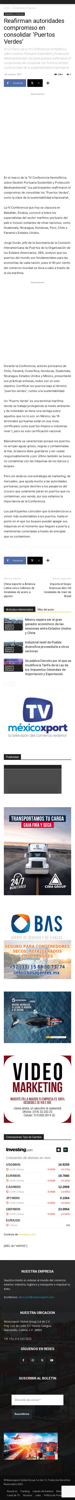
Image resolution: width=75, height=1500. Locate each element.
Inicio (7, 8)
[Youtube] (51, 1360)
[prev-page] (6, 683)
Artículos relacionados (19, 609)
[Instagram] (33, 1360)
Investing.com (27, 1234)
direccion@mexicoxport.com (36, 1297)
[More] (48, 83)
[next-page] (12, 683)
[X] (42, 1360)
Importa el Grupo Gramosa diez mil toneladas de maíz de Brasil (57, 590)
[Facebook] (23, 1360)
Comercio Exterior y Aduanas (9, 627)
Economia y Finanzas (24, 8)
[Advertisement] (37, 133)
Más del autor (46, 609)
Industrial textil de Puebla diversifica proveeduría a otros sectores (47, 646)
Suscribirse (21, 1413)
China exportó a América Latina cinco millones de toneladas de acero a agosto (19, 590)
